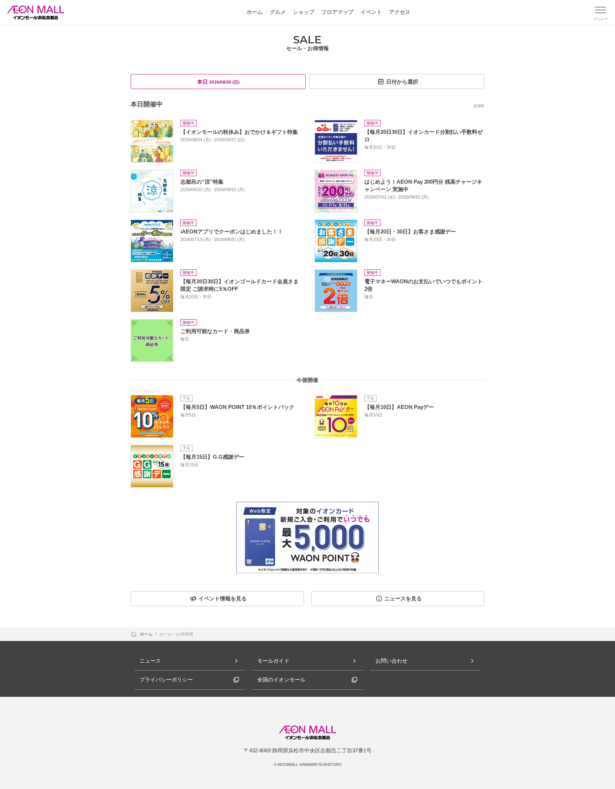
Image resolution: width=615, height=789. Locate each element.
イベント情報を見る (223, 598)
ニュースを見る (403, 598)
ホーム (147, 634)
